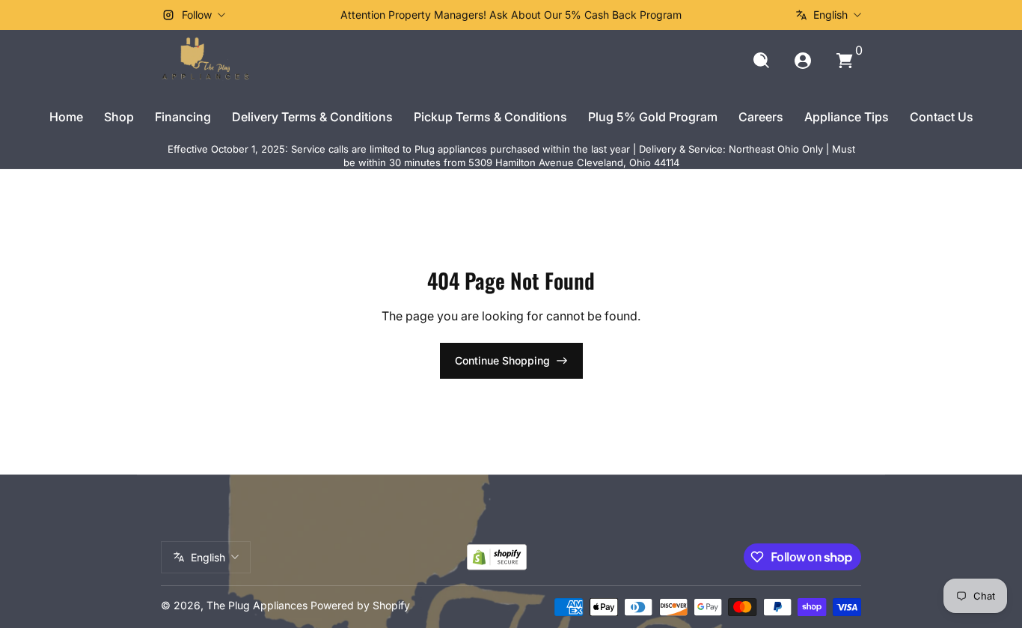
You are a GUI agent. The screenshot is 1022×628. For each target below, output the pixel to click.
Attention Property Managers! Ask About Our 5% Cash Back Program (511, 14)
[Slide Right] (738, 15)
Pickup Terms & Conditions (490, 116)
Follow (197, 14)
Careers (760, 116)
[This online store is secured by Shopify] (497, 557)
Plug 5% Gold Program (652, 116)
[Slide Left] (284, 15)
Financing (183, 116)
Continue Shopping (502, 360)
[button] (760, 60)
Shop (119, 116)
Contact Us (941, 116)
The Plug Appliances (256, 605)
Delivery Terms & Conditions (312, 116)
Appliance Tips (846, 116)
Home (66, 116)
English (830, 14)
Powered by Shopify (360, 605)
